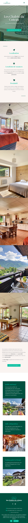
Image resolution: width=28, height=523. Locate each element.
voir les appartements (13, 365)
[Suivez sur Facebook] (13, 504)
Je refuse (16, 521)
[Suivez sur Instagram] (15, 504)
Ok (11, 521)
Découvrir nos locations (13, 30)
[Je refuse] (26, 518)
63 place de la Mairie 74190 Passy (14, 508)
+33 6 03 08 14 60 (14, 512)
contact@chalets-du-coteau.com (14, 510)
